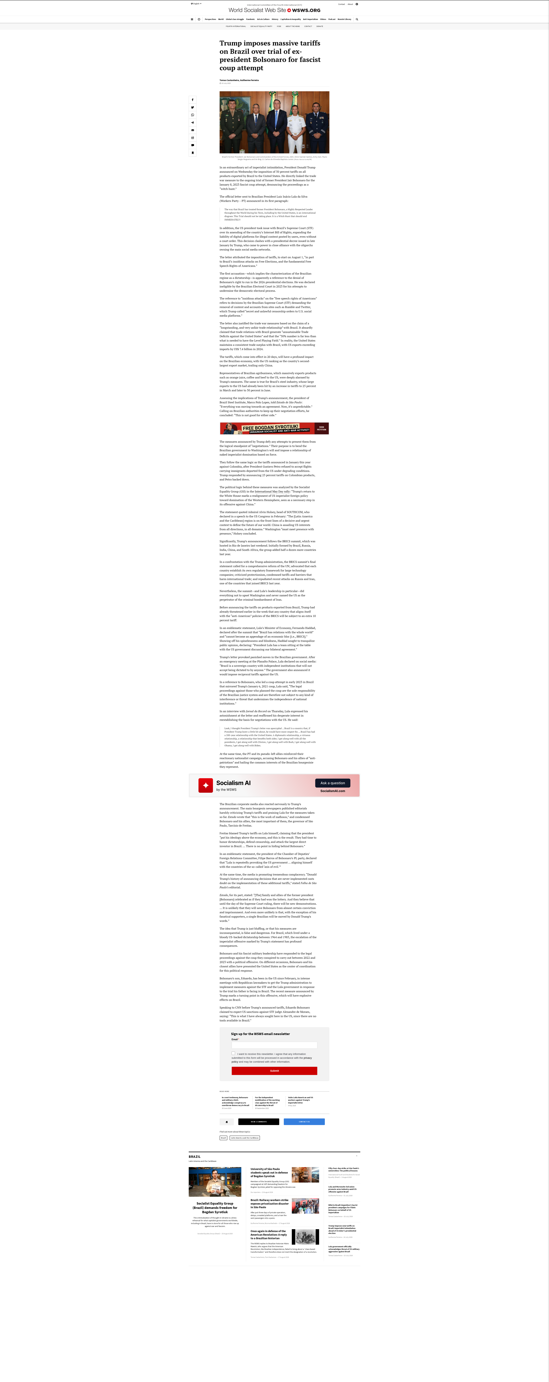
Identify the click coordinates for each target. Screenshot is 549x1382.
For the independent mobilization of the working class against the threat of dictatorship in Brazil (267, 1101)
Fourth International (236, 26)
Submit (274, 1070)
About (350, 4)
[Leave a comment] (192, 145)
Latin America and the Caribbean (245, 1138)
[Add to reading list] (192, 153)
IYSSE (279, 26)
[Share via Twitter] (192, 107)
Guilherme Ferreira (249, 80)
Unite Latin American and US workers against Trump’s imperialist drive (300, 1100)
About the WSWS (293, 26)
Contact (341, 4)
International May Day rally (272, 491)
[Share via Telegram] (192, 122)
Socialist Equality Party (261, 26)
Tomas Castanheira (229, 80)
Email (235, 1039)
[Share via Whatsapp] (192, 115)
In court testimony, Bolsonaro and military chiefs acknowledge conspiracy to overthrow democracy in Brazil (235, 1101)
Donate (320, 26)
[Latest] (199, 20)
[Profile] (357, 4)
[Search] (357, 20)
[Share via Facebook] (192, 99)
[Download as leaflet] (192, 137)
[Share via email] (192, 130)
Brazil (223, 1138)
